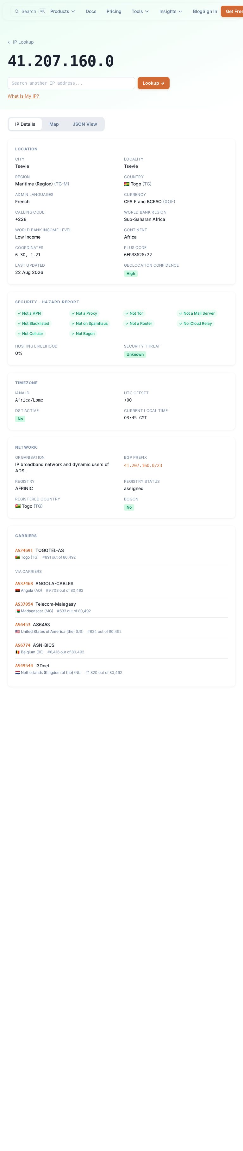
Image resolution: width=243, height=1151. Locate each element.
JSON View (85, 124)
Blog (197, 11)
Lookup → (154, 83)
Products (59, 11)
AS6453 (22, 624)
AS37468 (24, 583)
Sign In (209, 11)
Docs (91, 11)
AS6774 (22, 645)
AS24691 (24, 550)
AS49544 (24, 665)
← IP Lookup (21, 42)
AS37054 (24, 604)
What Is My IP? (23, 96)
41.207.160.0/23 (143, 465)
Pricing (114, 11)
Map (54, 124)
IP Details (25, 124)
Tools (137, 11)
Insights (168, 11)
